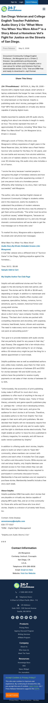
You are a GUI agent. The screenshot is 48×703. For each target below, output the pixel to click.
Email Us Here (27, 570)
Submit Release (31, 2)
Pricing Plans (24, 628)
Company (24, 643)
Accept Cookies (12, 695)
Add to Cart (13, 270)
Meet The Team (24, 653)
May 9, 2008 (24, 48)
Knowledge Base (24, 663)
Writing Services (24, 634)
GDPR (37, 689)
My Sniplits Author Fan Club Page (15, 277)
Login (21, 2)
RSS (24, 666)
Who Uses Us (24, 650)
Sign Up (14, 2)
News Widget (24, 669)
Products (24, 624)
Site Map (36, 700)
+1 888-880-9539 (25, 592)
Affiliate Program (24, 637)
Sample (4, 270)
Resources (24, 659)
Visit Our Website (28, 573)
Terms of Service (25, 700)
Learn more (33, 686)
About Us (24, 647)
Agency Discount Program (24, 631)
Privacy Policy (14, 700)
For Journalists (24, 672)
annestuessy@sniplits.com (13, 521)
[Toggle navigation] (44, 9)
